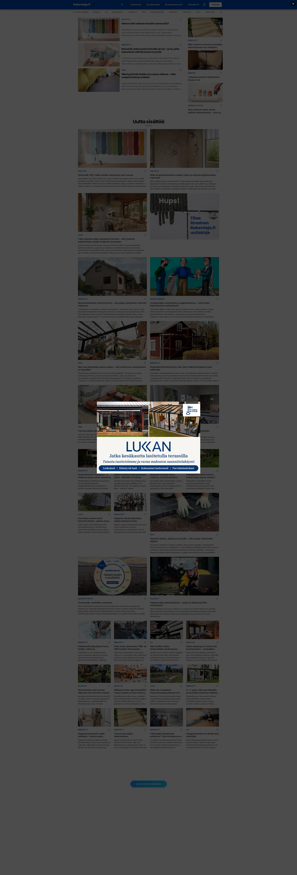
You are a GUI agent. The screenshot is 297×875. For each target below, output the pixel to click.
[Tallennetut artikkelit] (204, 4)
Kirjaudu (216, 4)
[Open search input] (122, 4)
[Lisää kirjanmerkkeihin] (221, 40)
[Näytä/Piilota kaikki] (221, 12)
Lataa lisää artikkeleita (148, 784)
